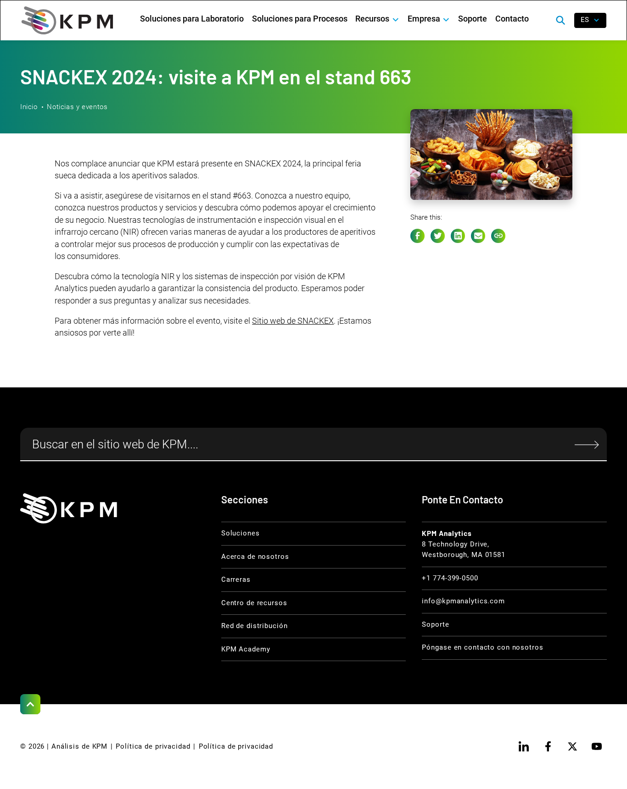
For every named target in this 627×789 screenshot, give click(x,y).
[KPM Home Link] (68, 508)
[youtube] (597, 746)
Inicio (29, 107)
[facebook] (548, 746)
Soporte (472, 18)
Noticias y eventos (77, 107)
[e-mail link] (478, 236)
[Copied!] (498, 236)
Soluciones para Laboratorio (192, 18)
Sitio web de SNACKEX (293, 321)
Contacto (512, 18)
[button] (377, 19)
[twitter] (572, 746)
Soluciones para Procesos (299, 18)
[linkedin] (524, 746)
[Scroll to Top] (30, 704)
